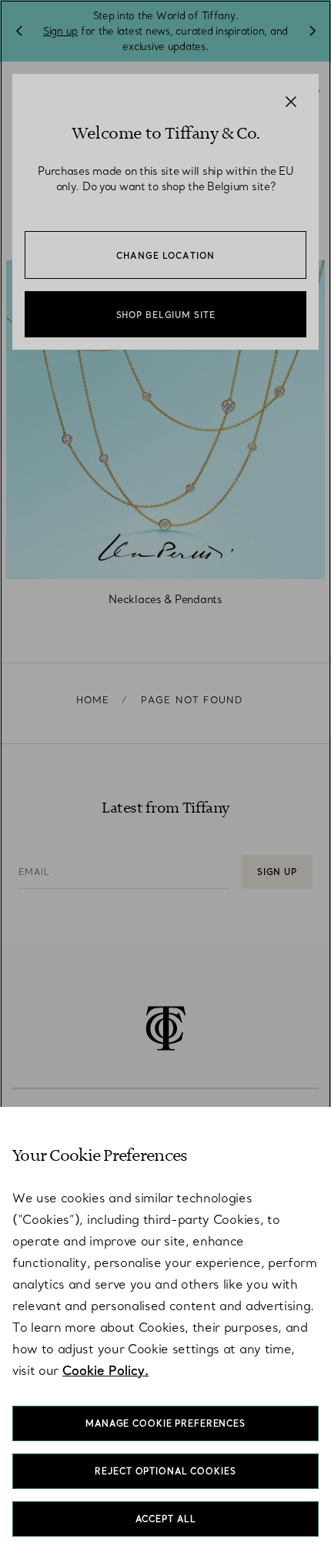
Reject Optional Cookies (165, 1471)
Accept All (165, 1519)
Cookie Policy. (105, 1370)
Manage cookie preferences (165, 1423)
